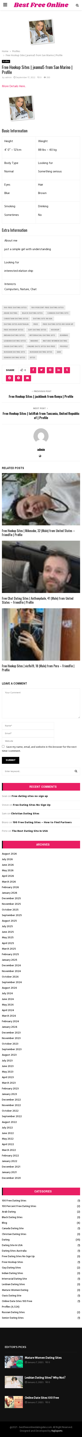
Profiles (6, 61)
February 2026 (10, 887)
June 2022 (8, 1133)
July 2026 (7, 859)
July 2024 (7, 993)
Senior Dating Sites (13, 1318)
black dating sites (32, 313)
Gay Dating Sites (11, 1268)
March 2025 (9, 949)
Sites (32, 357)
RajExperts (56, 1431)
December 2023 (11, 1033)
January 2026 (9, 893)
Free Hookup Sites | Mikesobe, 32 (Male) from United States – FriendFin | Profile (38, 532)
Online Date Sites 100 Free (17, 1301)
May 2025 (8, 937)
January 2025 (9, 960)
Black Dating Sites (12, 1217)
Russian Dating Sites (13, 1312)
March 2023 (9, 1083)
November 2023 (11, 1038)
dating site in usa (42, 318)
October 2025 (10, 910)
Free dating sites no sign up (30, 796)
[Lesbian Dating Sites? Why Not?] (14, 1382)
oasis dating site (13, 346)
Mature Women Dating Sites (43, 1357)
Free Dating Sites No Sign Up (32, 805)
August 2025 (9, 921)
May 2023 (7, 1072)
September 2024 (12, 982)
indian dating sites (14, 335)
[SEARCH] (76, 771)
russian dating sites (41, 352)
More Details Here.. (14, 86)
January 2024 (9, 1027)
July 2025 (7, 926)
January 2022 (9, 1161)
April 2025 (8, 943)
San (59, 352)
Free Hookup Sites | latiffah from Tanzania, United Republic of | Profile (41, 415)
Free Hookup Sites (12, 1262)
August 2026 (9, 854)
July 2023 (7, 1061)
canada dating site (57, 313)
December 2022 (11, 1100)
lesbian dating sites (15, 340)
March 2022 (9, 1150)
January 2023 (9, 1094)
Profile (64, 346)
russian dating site (14, 352)
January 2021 (9, 1172)
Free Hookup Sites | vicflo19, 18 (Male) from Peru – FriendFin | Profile (38, 668)
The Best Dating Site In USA (30, 831)
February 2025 (10, 954)
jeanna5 (64, 335)
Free (35, 324)
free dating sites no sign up (58, 324)
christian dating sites (16, 318)
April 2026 (8, 876)
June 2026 (8, 865)
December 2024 (11, 965)
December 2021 (11, 1167)
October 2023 (10, 1044)
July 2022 (7, 1128)
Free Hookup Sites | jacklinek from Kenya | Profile (41, 396)
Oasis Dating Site (11, 1296)
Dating (6, 1240)
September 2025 (12, 915)
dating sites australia (16, 324)
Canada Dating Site (13, 1228)
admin (8, 77)
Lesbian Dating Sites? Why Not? (45, 1377)
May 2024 (8, 1005)
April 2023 (8, 1077)
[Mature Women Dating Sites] (14, 1362)
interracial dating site (42, 335)
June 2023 (8, 1066)
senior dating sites (14, 357)
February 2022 (10, 1156)
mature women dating (55, 340)
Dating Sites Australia (14, 1251)
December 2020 (11, 1178)
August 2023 (9, 1055)
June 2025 (8, 932)
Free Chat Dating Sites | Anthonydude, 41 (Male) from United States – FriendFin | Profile (37, 600)
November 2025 (11, 904)
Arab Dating (9, 1212)
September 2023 (12, 1049)
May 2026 (8, 870)
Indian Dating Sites (12, 1273)
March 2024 (9, 1016)
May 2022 (8, 1139)
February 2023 (10, 1089)
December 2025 (11, 898)
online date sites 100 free (41, 346)
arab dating (10, 313)
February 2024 (10, 1021)
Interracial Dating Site (14, 1279)
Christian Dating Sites (25, 813)
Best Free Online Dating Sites (41, 10)
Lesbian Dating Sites (13, 1284)
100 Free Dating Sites (14, 1201)
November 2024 (11, 971)
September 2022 (12, 1116)
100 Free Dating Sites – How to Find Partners (42, 822)
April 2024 (8, 1010)
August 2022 (9, 1122)
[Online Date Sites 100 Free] (14, 1402)
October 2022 (10, 1111)
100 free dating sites (15, 307)
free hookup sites (13, 329)
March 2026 (9, 882)
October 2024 (10, 977)
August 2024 (9, 988)
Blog (4, 1223)
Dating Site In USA (12, 1245)
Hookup (55, 329)
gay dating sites (37, 329)
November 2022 (11, 1105)
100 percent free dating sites (47, 307)
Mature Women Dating (15, 1290)
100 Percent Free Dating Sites (19, 1206)
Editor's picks (15, 1347)
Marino (34, 340)
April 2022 (8, 1144)
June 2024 (8, 999)
